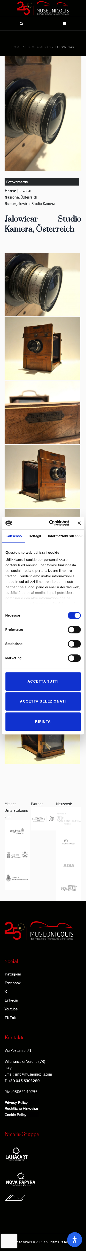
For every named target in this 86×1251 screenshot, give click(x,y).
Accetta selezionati (43, 701)
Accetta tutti (43, 681)
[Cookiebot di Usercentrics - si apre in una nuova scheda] (51, 523)
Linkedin (11, 1000)
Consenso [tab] (13, 536)
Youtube (11, 1009)
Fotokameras (38, 47)
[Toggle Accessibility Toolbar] (75, 1240)
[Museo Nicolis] (43, 8)
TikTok (10, 1017)
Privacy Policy (16, 1102)
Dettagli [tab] (34, 536)
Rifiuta (43, 721)
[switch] (74, 629)
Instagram (13, 974)
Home (16, 47)
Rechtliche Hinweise (21, 1108)
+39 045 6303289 (24, 1080)
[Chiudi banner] (79, 523)
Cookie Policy (16, 1114)
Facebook (13, 982)
